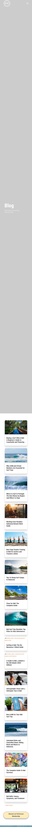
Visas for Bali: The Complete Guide (12, 604)
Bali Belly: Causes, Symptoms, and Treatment (15, 797)
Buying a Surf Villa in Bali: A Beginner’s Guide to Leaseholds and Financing (15, 440)
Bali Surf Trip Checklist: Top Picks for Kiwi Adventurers (16, 630)
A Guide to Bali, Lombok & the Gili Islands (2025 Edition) (15, 663)
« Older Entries (9, 805)
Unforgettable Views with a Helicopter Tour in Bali (15, 690)
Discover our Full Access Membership (16, 815)
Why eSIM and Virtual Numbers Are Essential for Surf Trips (15, 468)
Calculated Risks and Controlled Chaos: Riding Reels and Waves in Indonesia (14, 743)
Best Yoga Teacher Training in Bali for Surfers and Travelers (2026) (15, 552)
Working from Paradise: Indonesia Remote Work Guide (14, 524)
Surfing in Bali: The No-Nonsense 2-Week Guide (14, 646)
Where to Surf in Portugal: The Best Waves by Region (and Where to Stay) (15, 496)
